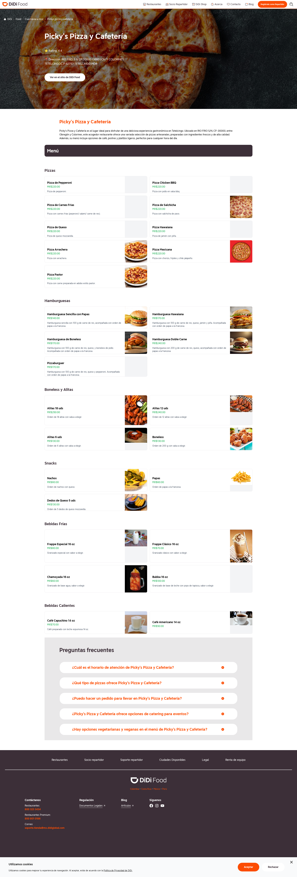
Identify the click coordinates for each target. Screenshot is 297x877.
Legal (205, 759)
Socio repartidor (94, 759)
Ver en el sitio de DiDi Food (65, 77)
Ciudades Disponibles (172, 759)
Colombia (134, 789)
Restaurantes (60, 759)
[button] (272, 4)
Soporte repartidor (131, 759)
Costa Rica (146, 789)
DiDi (9, 19)
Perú (164, 789)
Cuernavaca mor (34, 19)
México (156, 789)
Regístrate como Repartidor (272, 4)
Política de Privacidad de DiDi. (118, 870)
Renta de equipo (235, 759)
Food (18, 19)
